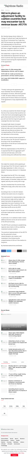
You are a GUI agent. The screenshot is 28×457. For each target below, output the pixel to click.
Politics (12, 440)
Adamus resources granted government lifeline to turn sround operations (13, 326)
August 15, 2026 (12, 288)
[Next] (15, 84)
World (11, 438)
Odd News (15, 442)
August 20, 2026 (12, 265)
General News (4, 438)
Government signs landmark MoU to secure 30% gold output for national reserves (17, 293)
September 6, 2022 (5, 27)
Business (7, 10)
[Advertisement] (14, 2)
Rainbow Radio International (11, 432)
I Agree (14, 455)
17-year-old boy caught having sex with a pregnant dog (17, 374)
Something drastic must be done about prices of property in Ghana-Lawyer (18, 390)
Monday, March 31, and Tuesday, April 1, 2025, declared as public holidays (18, 367)
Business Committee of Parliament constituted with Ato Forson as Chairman (17, 382)
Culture (22, 442)
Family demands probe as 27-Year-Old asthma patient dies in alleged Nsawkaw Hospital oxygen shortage (17, 351)
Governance (17, 444)
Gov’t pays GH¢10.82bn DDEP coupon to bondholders (16, 277)
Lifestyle (3, 444)
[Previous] (12, 84)
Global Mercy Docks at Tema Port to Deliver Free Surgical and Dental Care (18, 342)
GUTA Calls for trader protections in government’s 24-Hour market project (18, 270)
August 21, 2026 (6, 328)
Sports (16, 438)
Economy (9, 442)
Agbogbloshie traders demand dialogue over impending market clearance (17, 301)
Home (2, 10)
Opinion (3, 442)
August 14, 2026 (12, 296)
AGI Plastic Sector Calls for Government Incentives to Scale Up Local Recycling (18, 285)
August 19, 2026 (12, 280)
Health (18, 440)
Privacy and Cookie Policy (17, 453)
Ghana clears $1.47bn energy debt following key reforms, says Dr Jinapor (17, 261)
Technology (4, 445)
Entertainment (5, 440)
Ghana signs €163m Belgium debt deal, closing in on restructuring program (16, 334)
